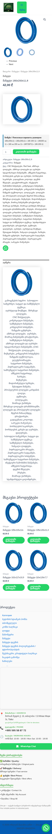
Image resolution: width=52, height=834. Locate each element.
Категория (7, 615)
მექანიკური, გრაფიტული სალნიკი (19, 653)
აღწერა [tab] (7, 262)
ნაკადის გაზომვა (11, 657)
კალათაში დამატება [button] (11, 540)
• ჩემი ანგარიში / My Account (13, 794)
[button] (44, 19)
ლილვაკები (29, 193)
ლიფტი (6, 631)
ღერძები (17, 229)
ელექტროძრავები (20, 183)
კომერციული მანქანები (32, 186)
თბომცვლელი (9, 623)
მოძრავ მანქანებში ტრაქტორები (25, 202)
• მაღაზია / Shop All (8, 799)
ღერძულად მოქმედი (32, 229)
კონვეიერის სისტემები (13, 189)
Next (11, 64)
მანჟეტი (15, 71)
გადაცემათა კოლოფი (23, 179)
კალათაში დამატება (26, 152)
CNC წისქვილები (14, 166)
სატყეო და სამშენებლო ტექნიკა (17, 222)
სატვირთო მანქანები (32, 219)
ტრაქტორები (21, 226)
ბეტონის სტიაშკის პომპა (14, 619)
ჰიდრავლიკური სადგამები (33, 236)
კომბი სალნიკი (10, 627)
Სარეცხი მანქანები (20, 242)
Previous (13, 61)
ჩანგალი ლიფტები (28, 232)
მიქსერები (26, 199)
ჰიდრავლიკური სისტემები (14, 239)
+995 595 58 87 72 (15, 730)
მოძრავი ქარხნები (11, 206)
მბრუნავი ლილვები (11, 199)
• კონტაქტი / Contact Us (10, 790)
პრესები (30, 209)
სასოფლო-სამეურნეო (12, 219)
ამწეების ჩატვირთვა (37, 173)
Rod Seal (27, 166)
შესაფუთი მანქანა (11, 232)
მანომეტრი (8, 635)
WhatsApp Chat (28, 746)
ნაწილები (7, 661)
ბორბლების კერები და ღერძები (17, 176)
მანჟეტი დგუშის (10, 642)
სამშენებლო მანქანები (32, 216)
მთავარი (6, 71)
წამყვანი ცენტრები (11, 236)
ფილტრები (8, 229)
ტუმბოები (32, 226)
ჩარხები (41, 232)
